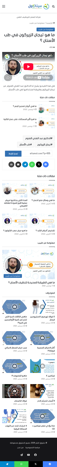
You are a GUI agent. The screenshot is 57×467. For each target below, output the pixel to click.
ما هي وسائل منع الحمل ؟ (43, 200)
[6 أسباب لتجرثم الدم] (42, 391)
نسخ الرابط (13, 154)
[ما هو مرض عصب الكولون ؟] (14, 221)
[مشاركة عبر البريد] (18, 164)
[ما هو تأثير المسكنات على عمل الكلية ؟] (47, 122)
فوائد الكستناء (20, 401)
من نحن (20, 448)
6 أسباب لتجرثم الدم (46, 401)
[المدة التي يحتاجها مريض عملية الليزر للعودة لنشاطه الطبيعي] (14, 190)
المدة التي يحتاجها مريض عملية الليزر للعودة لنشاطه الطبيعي (15, 203)
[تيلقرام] (25, 164)
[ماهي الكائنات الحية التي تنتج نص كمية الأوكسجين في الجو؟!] (14, 307)
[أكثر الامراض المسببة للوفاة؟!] (42, 338)
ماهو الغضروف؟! (19, 376)
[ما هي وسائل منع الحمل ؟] (42, 190)
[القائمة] (3, 7)
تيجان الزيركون (44, 144)
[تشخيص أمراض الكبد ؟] (42, 221)
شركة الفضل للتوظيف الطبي (29, 17)
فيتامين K (50, 376)
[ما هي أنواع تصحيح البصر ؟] (47, 109)
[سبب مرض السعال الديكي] (14, 338)
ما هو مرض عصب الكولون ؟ (15, 231)
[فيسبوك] (46, 164)
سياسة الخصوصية (32, 448)
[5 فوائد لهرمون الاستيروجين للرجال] (42, 307)
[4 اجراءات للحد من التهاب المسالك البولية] (14, 416)
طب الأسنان (24, 144)
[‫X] (39, 164)
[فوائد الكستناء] (14, 391)
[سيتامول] (39, 6)
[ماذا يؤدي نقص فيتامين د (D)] (42, 416)
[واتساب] (32, 164)
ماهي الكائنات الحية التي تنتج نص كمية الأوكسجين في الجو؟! (16, 320)
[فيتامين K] (42, 366)
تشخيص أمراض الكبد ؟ (45, 231)
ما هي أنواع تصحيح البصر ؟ (25, 106)
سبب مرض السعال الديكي (16, 348)
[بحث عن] (53, 7)
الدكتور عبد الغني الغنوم (38, 138)
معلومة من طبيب (36, 23)
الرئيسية (49, 23)
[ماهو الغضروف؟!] (14, 366)
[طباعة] (11, 164)
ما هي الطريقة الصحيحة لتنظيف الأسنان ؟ (31, 282)
